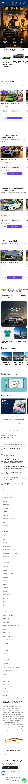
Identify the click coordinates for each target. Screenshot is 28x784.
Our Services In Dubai (9, 549)
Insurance (5, 525)
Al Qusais (5, 584)
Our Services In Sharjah (9, 556)
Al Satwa (5, 587)
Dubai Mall (6, 629)
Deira (4, 601)
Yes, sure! (10, 767)
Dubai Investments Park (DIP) (11, 625)
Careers (5, 522)
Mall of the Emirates (8, 670)
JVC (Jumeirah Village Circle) (11, 667)
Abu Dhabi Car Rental (18, 363)
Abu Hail (5, 566)
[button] (3, 3)
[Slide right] (17, 71)
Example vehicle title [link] (6, 341)
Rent (14, 277)
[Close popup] (18, 762)
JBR (4, 646)
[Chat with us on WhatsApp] (24, 780)
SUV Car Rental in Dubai (18, 62)
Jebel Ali (5, 650)
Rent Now (14, 118)
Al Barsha (5, 570)
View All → (24, 84)
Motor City (6, 681)
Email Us (5, 508)
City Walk (5, 598)
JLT (4, 653)
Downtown (6, 618)
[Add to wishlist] (22, 92)
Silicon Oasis (6, 691)
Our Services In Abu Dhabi (10, 553)
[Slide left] (10, 71)
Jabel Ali (5, 643)
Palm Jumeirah (7, 684)
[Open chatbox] (3, 773)
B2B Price (5, 515)
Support (5, 511)
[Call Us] (2, 118)
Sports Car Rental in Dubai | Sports (7, 64)
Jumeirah (5, 663)
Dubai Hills (6, 622)
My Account (6, 494)
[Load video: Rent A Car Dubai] (14, 384)
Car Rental (6, 539)
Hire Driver (6, 542)
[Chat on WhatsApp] (5, 118)
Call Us (5, 501)
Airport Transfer (7, 546)
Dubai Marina (6, 632)
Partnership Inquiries (9, 518)
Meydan (5, 674)
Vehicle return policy (8, 779)
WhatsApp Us (6, 504)
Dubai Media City (8, 636)
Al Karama (6, 577)
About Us (5, 535)
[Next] (26, 105)
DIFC (4, 605)
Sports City (6, 695)
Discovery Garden (8, 615)
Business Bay (6, 594)
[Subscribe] (23, 755)
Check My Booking (8, 497)
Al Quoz (5, 580)
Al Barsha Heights (8, 573)
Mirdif (4, 677)
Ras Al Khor (6, 688)
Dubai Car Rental (20, 341)
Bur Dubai (5, 591)
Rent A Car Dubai (13, 427)
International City (8, 639)
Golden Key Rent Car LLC (16, 777)
